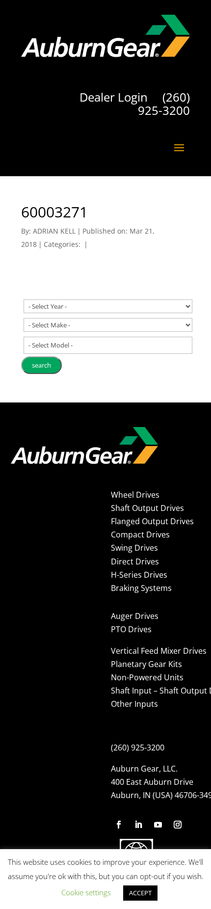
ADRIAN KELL (54, 231)
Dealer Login (113, 97)
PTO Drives (131, 629)
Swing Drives (134, 547)
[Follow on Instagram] (177, 824)
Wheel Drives (135, 494)
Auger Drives (134, 616)
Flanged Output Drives (152, 521)
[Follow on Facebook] (119, 824)
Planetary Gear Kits (146, 664)
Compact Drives (140, 534)
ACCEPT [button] (140, 892)
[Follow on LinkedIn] (138, 824)
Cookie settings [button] (86, 892)
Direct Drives (135, 561)
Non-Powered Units (147, 677)
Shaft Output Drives (147, 508)
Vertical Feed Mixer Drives (159, 650)
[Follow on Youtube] (158, 824)
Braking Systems (141, 588)
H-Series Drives (139, 574)
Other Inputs (134, 703)
